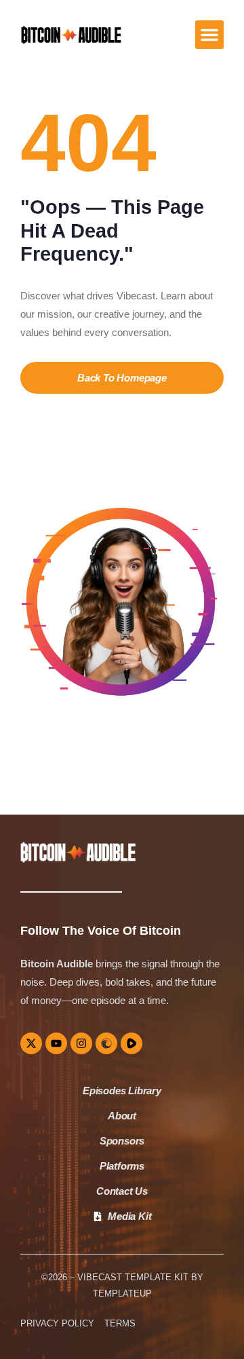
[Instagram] (81, 1043)
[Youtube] (56, 1043)
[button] (209, 34)
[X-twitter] (31, 1043)
